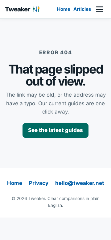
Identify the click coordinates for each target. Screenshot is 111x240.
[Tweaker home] (23, 9)
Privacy (38, 183)
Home (63, 9)
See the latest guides (55, 130)
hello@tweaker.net (79, 183)
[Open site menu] (99, 9)
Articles (82, 9)
